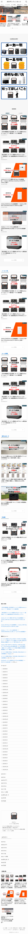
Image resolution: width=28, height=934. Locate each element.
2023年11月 (5, 745)
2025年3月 (5, 710)
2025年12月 (5, 686)
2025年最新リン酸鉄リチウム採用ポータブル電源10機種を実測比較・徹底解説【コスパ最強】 (13, 648)
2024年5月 (5, 734)
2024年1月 (5, 743)
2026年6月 (5, 674)
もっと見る (14, 260)
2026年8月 (5, 668)
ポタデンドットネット (14, 1)
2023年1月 (5, 763)
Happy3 (9, 653)
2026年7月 (5, 671)
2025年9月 (5, 695)
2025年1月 (5, 713)
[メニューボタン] (1, 1)
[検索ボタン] (26, 1)
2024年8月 (5, 725)
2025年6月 (5, 704)
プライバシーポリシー (7, 929)
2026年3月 (5, 680)
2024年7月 (5, 728)
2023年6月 (5, 754)
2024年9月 (5, 722)
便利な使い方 (5, 436)
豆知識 (3, 517)
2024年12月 (5, 716)
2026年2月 (5, 683)
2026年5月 (5, 677)
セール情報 (5, 353)
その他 (4, 789)
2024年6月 (5, 731)
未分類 (4, 797)
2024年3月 (5, 737)
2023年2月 (5, 760)
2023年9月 (5, 751)
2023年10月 (5, 748)
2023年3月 (5, 757)
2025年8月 (5, 698)
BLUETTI (5, 780)
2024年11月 (5, 719)
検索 (24, 599)
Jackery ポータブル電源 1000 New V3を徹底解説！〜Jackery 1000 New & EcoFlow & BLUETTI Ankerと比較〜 (13, 619)
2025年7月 (5, 701)
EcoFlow (5, 783)
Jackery (4, 786)
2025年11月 (5, 689)
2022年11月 (5, 769)
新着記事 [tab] (7, 113)
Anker (4, 777)
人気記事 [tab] (20, 113)
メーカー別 (5, 271)
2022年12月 (5, 766)
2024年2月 (5, 740)
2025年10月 (5, 692)
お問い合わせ (22, 929)
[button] (12, 12)
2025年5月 (5, 707)
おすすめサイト (16, 929)
